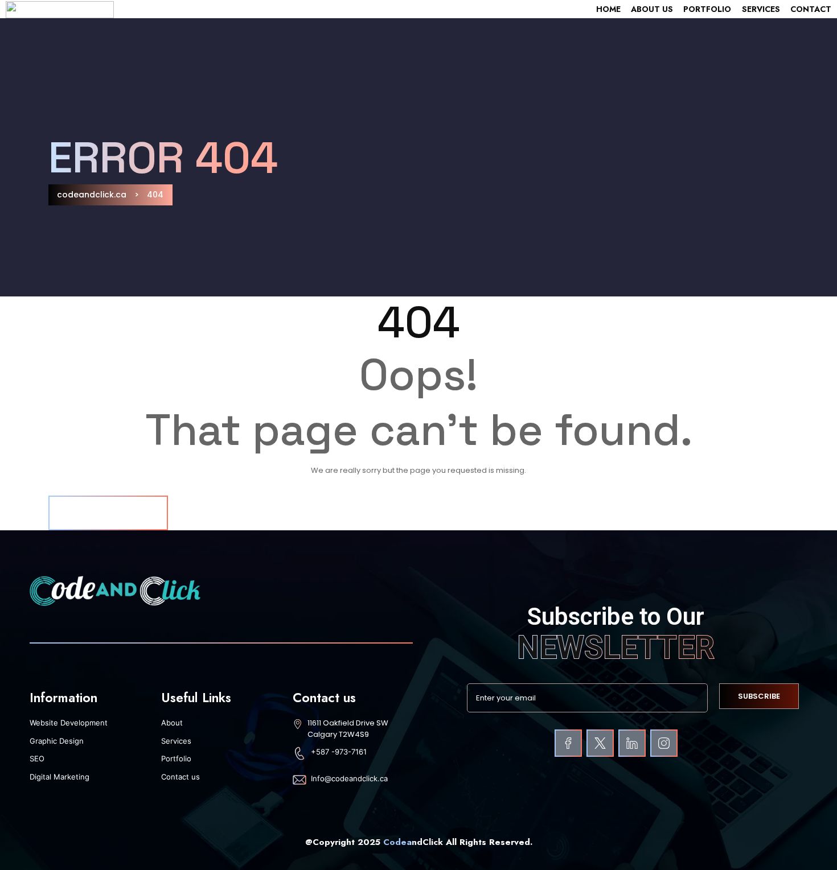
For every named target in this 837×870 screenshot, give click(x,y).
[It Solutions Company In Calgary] (664, 743)
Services (761, 9)
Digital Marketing (59, 776)
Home (608, 9)
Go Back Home (108, 512)
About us (652, 9)
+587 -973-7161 (339, 751)
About (172, 722)
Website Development (69, 722)
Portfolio (707, 9)
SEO (37, 758)
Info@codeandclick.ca (349, 778)
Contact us (180, 776)
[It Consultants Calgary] (568, 743)
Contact (810, 9)
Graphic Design (57, 740)
